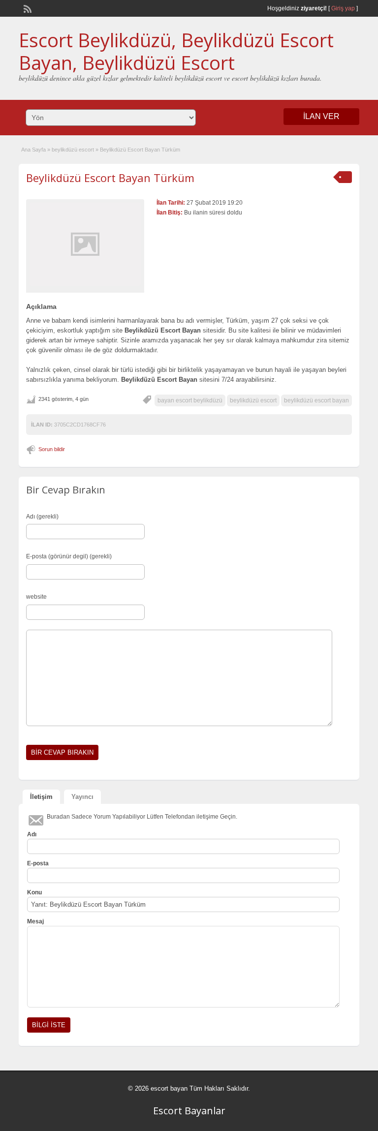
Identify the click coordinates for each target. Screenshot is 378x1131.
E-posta (38, 863)
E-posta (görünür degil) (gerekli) (69, 556)
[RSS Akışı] (27, 8)
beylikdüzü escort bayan (316, 400)
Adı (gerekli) (42, 516)
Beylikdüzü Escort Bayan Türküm (110, 177)
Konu (34, 892)
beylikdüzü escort (73, 150)
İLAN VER (321, 116)
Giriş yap (343, 8)
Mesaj (35, 921)
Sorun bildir (51, 449)
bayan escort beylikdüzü (190, 400)
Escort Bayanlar (189, 1110)
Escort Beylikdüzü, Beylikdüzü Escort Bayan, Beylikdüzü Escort (176, 51)
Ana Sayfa (33, 150)
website (36, 596)
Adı (31, 834)
